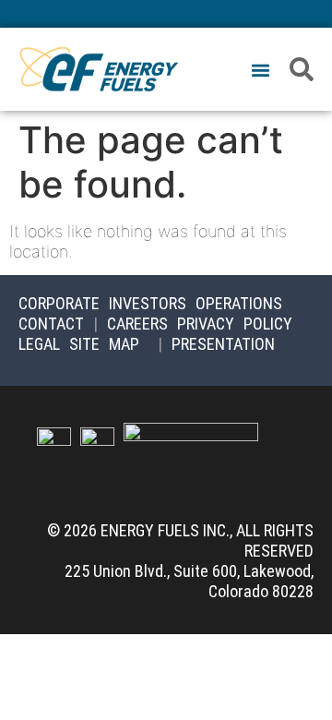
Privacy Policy (234, 323)
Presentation (223, 344)
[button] (260, 70)
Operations (239, 303)
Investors (147, 303)
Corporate (59, 303)
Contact (51, 323)
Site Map (104, 344)
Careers (137, 323)
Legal (39, 344)
